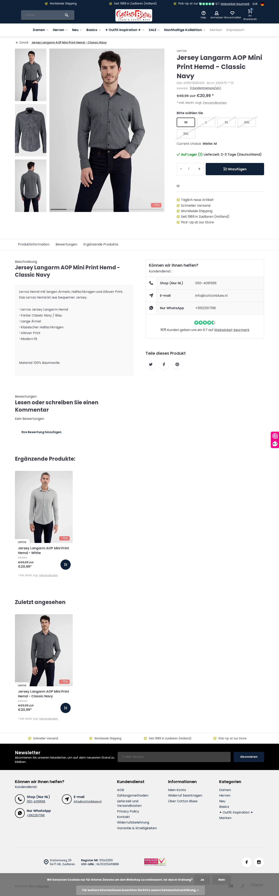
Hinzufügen (237, 169)
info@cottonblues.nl (211, 295)
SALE (152, 30)
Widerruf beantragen (185, 795)
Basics (91, 30)
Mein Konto (177, 790)
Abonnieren (249, 757)
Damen (39, 30)
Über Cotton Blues (183, 801)
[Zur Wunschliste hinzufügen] (178, 186)
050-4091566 (206, 283)
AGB (120, 790)
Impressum (235, 30)
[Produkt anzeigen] (65, 564)
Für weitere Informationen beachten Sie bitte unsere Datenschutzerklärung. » (140, 890)
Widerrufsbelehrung (133, 822)
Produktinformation (33, 244)
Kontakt (123, 817)
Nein (221, 880)
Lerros (182, 51)
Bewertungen (66, 244)
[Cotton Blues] (133, 15)
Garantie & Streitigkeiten (137, 828)
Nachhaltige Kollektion (183, 30)
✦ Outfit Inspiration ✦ (123, 30)
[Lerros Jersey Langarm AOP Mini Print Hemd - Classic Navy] (44, 650)
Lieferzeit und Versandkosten (129, 803)
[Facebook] (247, 862)
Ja (202, 880)
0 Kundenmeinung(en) (205, 88)
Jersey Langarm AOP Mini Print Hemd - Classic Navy (69, 43)
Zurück (23, 43)
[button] (30, 208)
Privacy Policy (128, 811)
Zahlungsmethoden (132, 795)
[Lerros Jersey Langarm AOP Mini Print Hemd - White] (44, 507)
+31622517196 (205, 308)
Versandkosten (215, 103)
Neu (75, 30)
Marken (216, 30)
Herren (58, 30)
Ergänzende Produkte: (101, 244)
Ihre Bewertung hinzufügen (41, 432)
